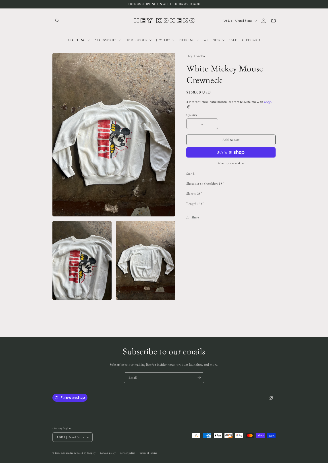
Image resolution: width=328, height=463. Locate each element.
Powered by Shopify (85, 452)
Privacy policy (127, 452)
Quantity (191, 115)
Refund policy (108, 452)
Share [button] (195, 218)
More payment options (231, 163)
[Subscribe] (199, 377)
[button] (57, 21)
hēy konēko (67, 452)
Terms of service (148, 452)
